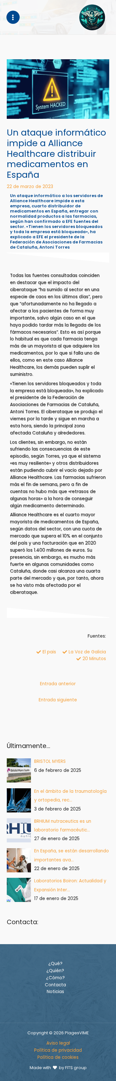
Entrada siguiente (58, 700)
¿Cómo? (55, 978)
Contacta (55, 985)
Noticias (55, 992)
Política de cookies (58, 1057)
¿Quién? (55, 971)
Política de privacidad (58, 1050)
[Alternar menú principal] (13, 17)
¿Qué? (55, 964)
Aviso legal (58, 1043)
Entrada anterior (58, 684)
